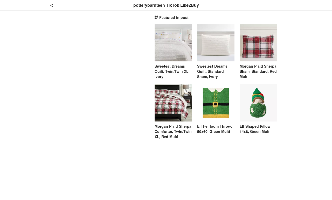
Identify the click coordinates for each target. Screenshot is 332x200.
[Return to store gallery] (52, 5)
